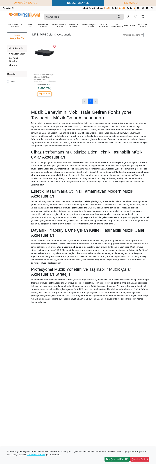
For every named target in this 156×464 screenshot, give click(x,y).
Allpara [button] (103, 8)
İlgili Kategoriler (16, 48)
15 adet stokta (51, 81)
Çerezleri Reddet (140, 459)
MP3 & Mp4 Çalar (17, 53)
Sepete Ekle (44, 93)
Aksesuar (13, 65)
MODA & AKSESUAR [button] (103, 25)
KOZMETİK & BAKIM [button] (73, 25)
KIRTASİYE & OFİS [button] (142, 25)
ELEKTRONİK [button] (129, 25)
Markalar (11, 74)
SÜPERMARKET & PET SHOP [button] (15, 25)
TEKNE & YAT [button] (30, 25)
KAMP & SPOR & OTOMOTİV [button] (89, 25)
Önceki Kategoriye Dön (17, 36)
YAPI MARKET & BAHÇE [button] (44, 25)
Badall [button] (131, 8)
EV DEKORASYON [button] (117, 25)
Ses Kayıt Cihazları (13, 59)
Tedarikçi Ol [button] (8, 8)
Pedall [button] (118, 8)
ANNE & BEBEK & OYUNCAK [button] (59, 25)
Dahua (13, 81)
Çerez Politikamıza (36, 454)
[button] (129, 17)
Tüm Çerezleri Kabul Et (117, 459)
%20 (48, 84)
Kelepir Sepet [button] (88, 8)
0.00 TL (107, 8)
